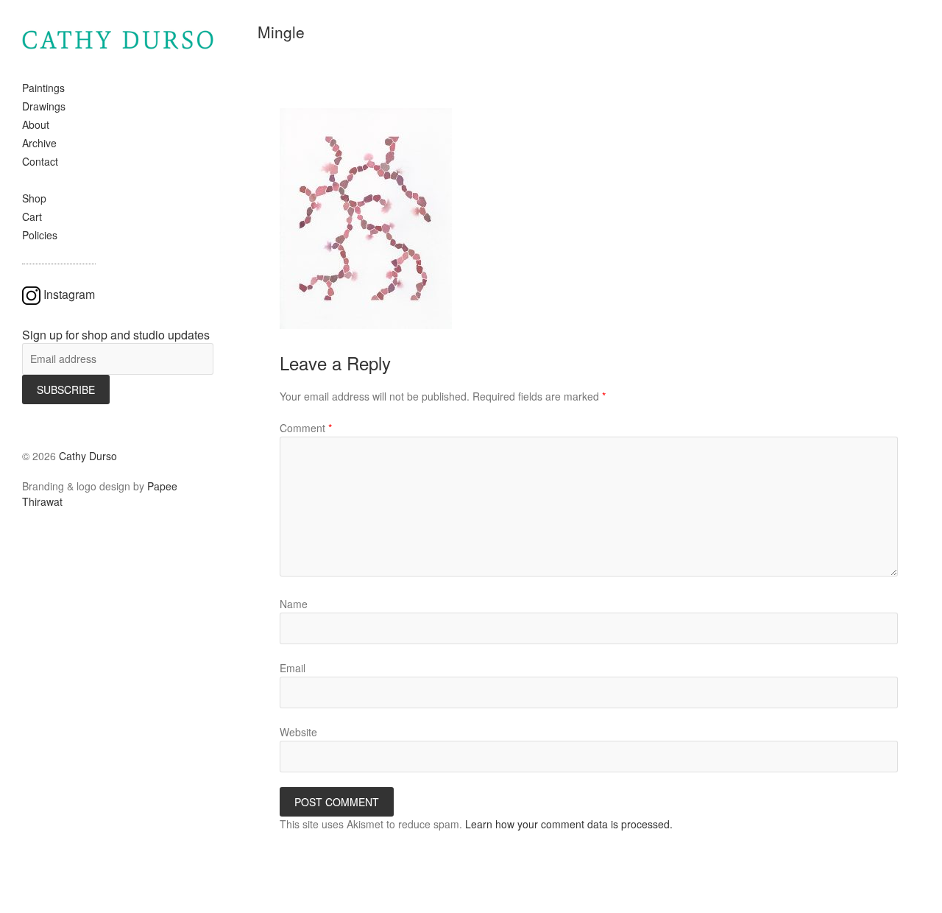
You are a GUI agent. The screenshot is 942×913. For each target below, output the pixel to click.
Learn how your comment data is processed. (569, 824)
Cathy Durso (88, 455)
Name (294, 603)
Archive (39, 142)
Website (298, 732)
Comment (306, 427)
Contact (40, 161)
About (35, 124)
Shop (34, 198)
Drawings (43, 106)
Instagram (69, 294)
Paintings (43, 87)
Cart (32, 216)
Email (292, 667)
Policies (39, 235)
